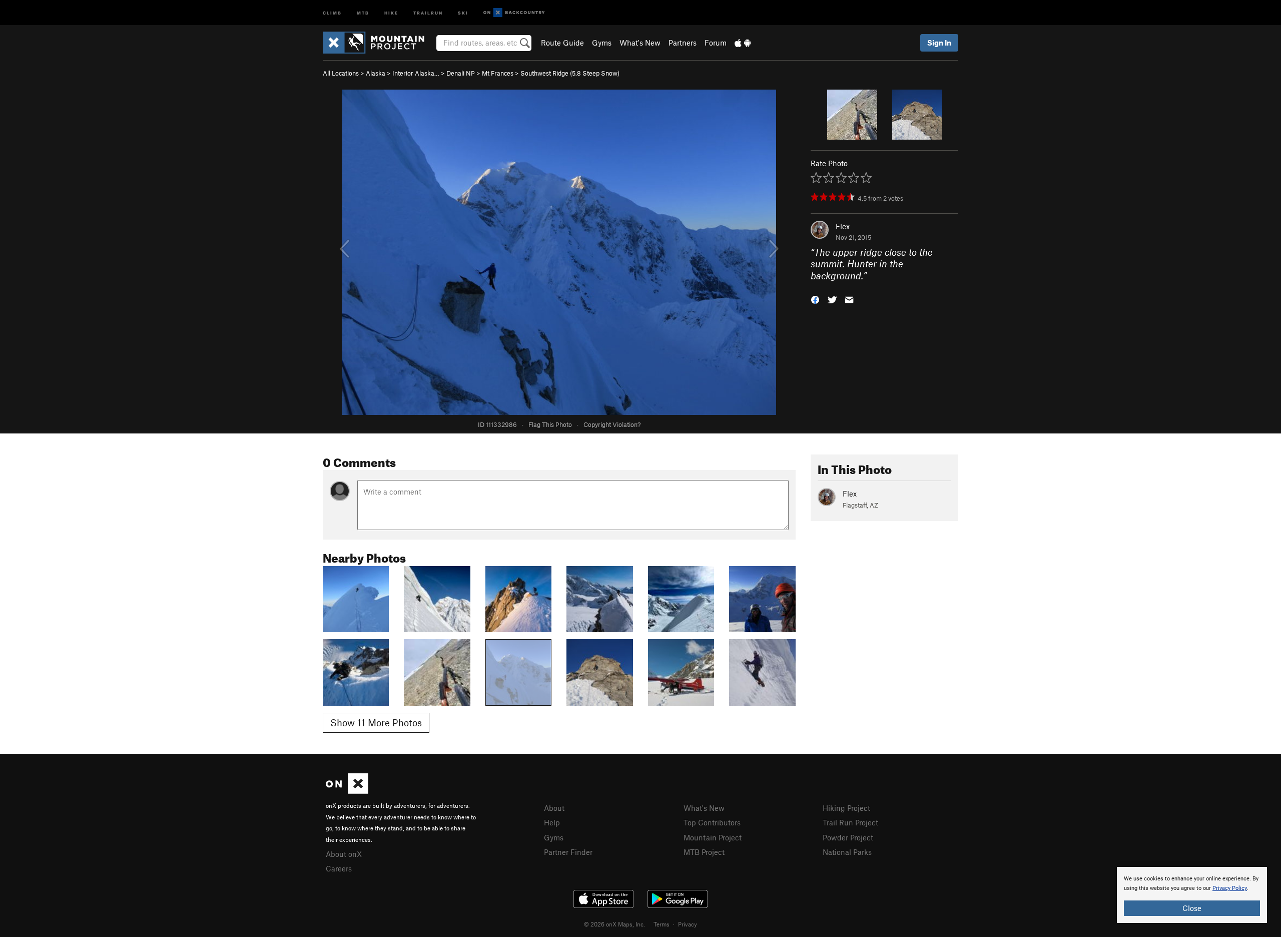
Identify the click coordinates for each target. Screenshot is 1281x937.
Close (1191, 907)
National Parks (847, 851)
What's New (640, 42)
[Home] (378, 43)
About (554, 807)
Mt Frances (497, 73)
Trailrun (428, 12)
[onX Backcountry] (514, 13)
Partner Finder (568, 851)
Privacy (687, 923)
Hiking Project (846, 807)
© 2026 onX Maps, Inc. (614, 923)
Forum (716, 42)
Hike (391, 12)
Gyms (601, 42)
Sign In (939, 42)
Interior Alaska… (415, 73)
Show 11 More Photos (376, 722)
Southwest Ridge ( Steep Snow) (569, 73)
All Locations (341, 73)
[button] (815, 299)
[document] (1192, 895)
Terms (662, 923)
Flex (843, 226)
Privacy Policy (1229, 888)
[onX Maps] (347, 790)
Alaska (375, 73)
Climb (332, 12)
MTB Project (704, 851)
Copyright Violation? (611, 424)
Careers (339, 868)
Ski (463, 12)
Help (552, 822)
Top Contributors (712, 822)
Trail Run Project (850, 822)
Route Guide (562, 42)
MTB (363, 12)
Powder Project (848, 837)
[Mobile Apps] (743, 42)
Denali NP (460, 73)
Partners (683, 42)
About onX (344, 853)
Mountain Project (713, 837)
